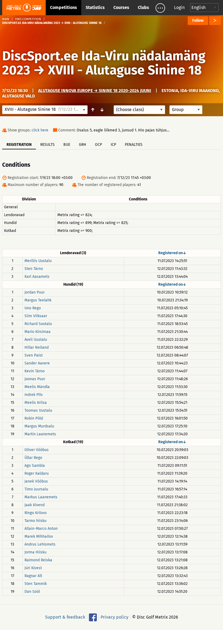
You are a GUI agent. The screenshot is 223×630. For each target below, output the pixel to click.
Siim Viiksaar (35, 316)
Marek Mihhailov (38, 536)
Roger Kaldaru (36, 473)
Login (179, 7)
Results (47, 144)
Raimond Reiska (38, 560)
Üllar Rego (33, 457)
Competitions (63, 7)
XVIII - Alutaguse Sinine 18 (125, 70)
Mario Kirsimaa (37, 331)
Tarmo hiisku (35, 520)
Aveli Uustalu (35, 339)
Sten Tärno (33, 268)
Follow (197, 20)
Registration (19, 144)
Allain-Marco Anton (41, 528)
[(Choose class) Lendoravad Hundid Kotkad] (139, 109)
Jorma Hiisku (35, 552)
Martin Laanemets (40, 434)
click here (40, 130)
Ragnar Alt (33, 576)
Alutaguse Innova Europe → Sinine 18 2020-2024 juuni (94, 90)
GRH (82, 144)
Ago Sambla (34, 465)
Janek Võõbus (36, 481)
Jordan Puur (34, 292)
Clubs (143, 7)
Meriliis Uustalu (38, 261)
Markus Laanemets (40, 497)
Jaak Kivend (34, 505)
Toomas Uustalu (38, 410)
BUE (66, 144)
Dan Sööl (32, 591)
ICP (113, 144)
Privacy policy (114, 617)
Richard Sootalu (38, 324)
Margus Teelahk (37, 300)
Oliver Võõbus (36, 450)
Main (5, 19)
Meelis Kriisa (35, 402)
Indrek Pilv (33, 394)
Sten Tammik (35, 583)
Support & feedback (65, 617)
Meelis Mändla (37, 387)
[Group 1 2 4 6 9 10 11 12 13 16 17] (185, 109)
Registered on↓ (172, 253)
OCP (98, 144)
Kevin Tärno (34, 371)
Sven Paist (33, 355)
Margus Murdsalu (39, 426)
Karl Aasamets (36, 276)
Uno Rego (32, 308)
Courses (121, 7)
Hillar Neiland (36, 347)
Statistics (95, 7)
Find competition (28, 19)
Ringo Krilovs (35, 513)
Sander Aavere (37, 363)
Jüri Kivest (33, 568)
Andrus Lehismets (39, 544)
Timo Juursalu (36, 489)
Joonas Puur (34, 379)
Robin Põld (33, 418)
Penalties (134, 144)
